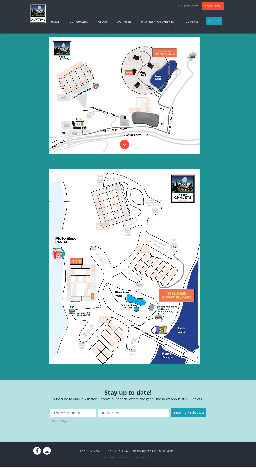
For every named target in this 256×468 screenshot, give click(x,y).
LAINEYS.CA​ (149, 457)
